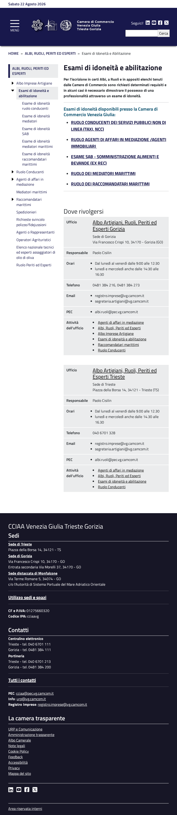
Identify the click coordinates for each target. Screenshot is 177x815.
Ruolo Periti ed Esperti (33, 265)
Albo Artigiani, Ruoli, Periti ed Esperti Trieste (125, 373)
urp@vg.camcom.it (31, 699)
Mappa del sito (19, 773)
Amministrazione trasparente (31, 734)
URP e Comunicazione (25, 729)
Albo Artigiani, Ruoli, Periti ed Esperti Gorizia (125, 225)
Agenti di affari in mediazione (121, 322)
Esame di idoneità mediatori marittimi (37, 143)
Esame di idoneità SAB (36, 131)
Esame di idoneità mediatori (36, 118)
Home (13, 53)
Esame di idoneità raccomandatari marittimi (36, 159)
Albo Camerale (19, 740)
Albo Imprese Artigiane (116, 333)
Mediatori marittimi (31, 192)
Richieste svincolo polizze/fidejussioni (31, 222)
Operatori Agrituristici (33, 239)
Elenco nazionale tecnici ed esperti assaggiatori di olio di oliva (35, 252)
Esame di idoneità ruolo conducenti (36, 105)
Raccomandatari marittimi (118, 344)
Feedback (15, 757)
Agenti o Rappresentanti (35, 232)
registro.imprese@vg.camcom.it (62, 704)
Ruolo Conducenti (112, 350)
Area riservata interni (25, 808)
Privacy (14, 768)
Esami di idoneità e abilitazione (122, 339)
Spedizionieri (26, 212)
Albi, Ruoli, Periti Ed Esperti (50, 53)
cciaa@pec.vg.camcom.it (35, 693)
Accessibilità (18, 762)
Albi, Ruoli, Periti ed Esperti (119, 328)
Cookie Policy (18, 751)
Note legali (16, 745)
